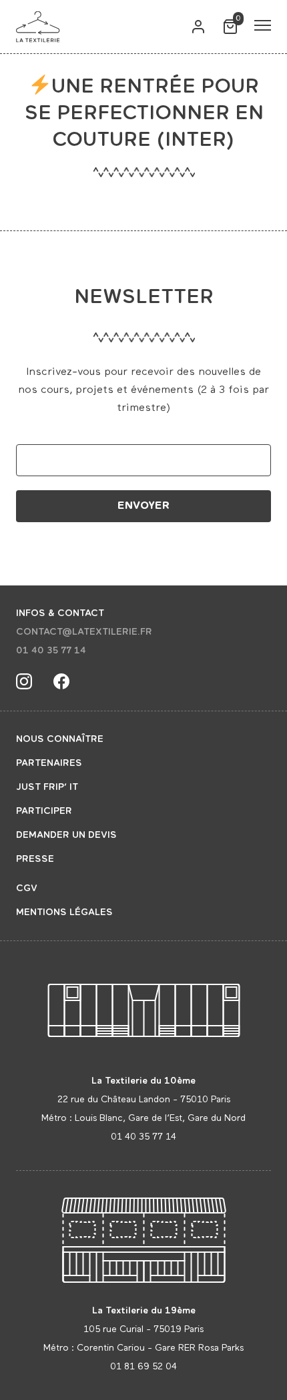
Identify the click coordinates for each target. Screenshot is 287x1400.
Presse (35, 859)
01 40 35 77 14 (51, 650)
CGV (26, 888)
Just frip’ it (47, 787)
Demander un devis (66, 835)
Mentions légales (64, 912)
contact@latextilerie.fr (84, 632)
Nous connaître (59, 739)
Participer (44, 811)
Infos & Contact (60, 613)
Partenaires (49, 763)
